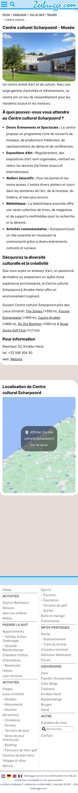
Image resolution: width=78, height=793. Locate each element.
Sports (46, 590)
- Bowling (9, 745)
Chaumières (11, 660)
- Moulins (9, 710)
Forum (45, 660)
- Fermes (9, 725)
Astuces (8, 608)
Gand (45, 710)
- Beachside (11, 665)
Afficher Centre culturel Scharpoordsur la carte (39, 438)
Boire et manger (53, 616)
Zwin (44, 673)
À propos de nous (54, 723)
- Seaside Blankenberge (12, 648)
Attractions (10, 715)
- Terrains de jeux (15, 730)
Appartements (13, 631)
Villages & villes (14, 761)
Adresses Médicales (56, 655)
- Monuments (12, 704)
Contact (47, 736)
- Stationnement (53, 639)
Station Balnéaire (15, 603)
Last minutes (12, 676)
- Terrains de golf (54, 605)
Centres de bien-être (18, 755)
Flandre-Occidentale (56, 678)
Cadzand (47, 689)
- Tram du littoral (53, 644)
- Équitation (50, 600)
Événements (50, 621)
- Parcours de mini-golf (19, 750)
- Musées (9, 699)
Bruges (46, 704)
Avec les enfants (14, 613)
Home (6, 590)
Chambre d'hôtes (15, 655)
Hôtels (7, 671)
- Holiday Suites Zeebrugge (14, 639)
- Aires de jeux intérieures (13, 738)
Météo (7, 618)
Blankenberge (51, 699)
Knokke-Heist (51, 694)
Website (16, 359)
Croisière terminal (54, 650)
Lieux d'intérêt (13, 694)
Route (45, 634)
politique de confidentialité (38, 784)
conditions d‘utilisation (11, 784)
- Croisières (11, 720)
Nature (7, 766)
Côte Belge (49, 684)
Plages (7, 689)
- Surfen (47, 611)
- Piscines (48, 595)
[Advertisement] (39, 372)
